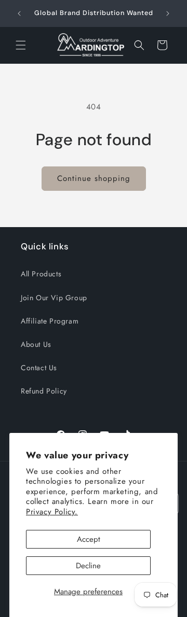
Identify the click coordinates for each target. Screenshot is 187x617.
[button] (20, 45)
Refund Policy (44, 391)
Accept (88, 539)
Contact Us (39, 367)
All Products (41, 274)
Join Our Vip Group (54, 297)
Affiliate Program (49, 321)
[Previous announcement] (19, 13)
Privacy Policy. (52, 511)
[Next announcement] (167, 13)
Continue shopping (93, 178)
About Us (36, 344)
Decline (88, 565)
